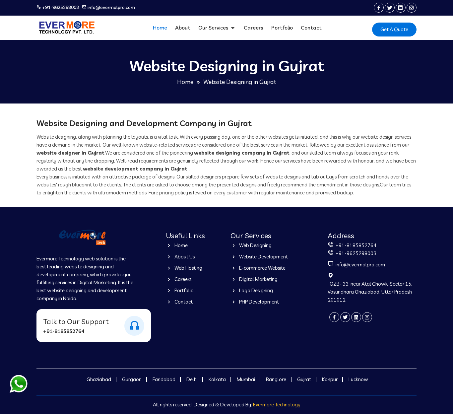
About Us (184, 256)
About (182, 27)
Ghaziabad (99, 379)
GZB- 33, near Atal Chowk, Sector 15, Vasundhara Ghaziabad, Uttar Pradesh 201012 (370, 292)
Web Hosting (187, 268)
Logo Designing (255, 290)
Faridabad (164, 379)
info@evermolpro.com (111, 7)
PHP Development (258, 302)
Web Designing (255, 245)
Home (160, 27)
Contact (311, 27)
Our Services (214, 27)
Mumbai (246, 379)
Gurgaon (132, 379)
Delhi (192, 379)
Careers (253, 27)
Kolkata (217, 379)
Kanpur (330, 379)
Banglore (276, 379)
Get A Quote (394, 29)
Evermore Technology (276, 404)
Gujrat (304, 379)
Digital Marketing (258, 279)
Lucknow (358, 379)
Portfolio (282, 27)
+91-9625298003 (60, 7)
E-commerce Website (262, 268)
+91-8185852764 (63, 331)
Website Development (263, 256)
